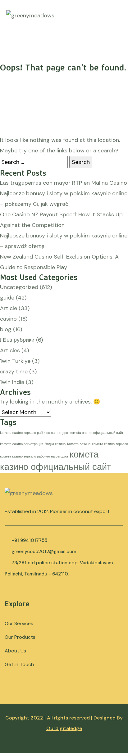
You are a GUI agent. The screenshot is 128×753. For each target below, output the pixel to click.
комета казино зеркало (110, 444)
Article (8, 308)
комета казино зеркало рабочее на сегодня (34, 456)
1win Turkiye (15, 361)
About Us (15, 650)
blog (5, 329)
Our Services (19, 623)
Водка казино (55, 444)
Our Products (20, 637)
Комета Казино (78, 444)
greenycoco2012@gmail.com (43, 551)
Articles (10, 350)
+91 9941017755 (29, 540)
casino (8, 318)
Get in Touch (19, 664)
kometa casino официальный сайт (96, 433)
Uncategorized (19, 287)
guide (7, 297)
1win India (12, 382)
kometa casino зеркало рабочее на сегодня (34, 433)
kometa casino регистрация (21, 444)
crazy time (14, 371)
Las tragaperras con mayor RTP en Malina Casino (63, 183)
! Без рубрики (17, 340)
